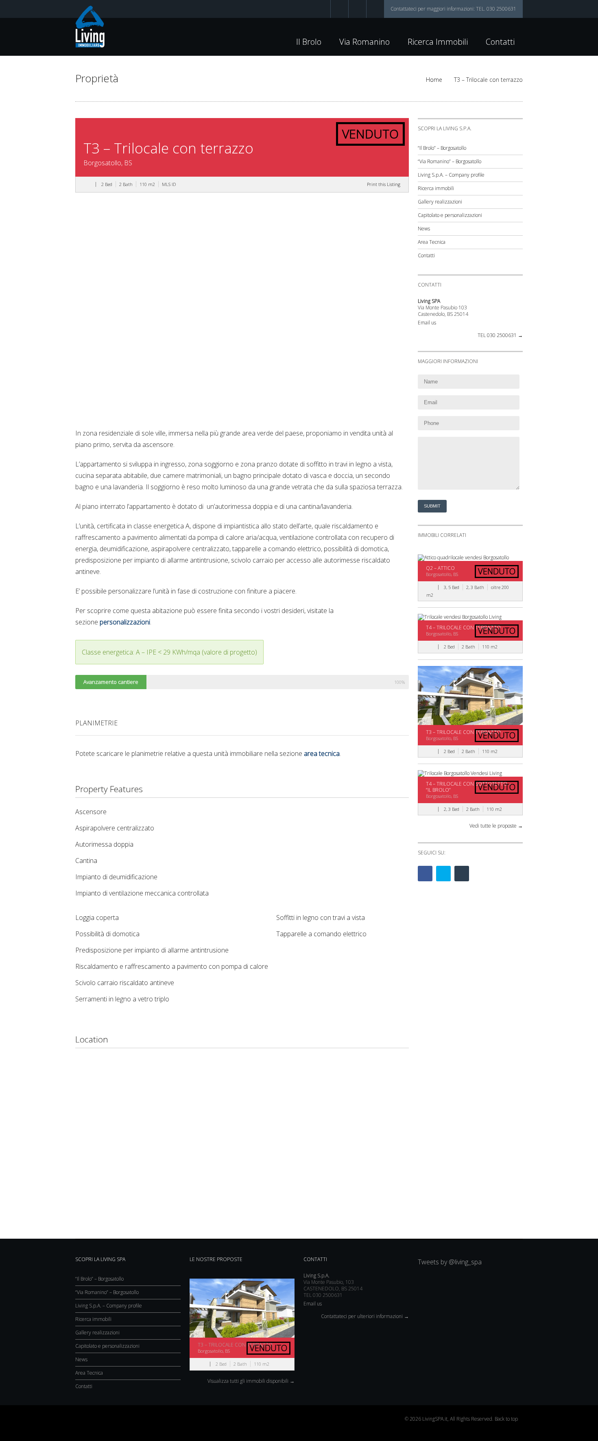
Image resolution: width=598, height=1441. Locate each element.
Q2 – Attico (440, 568)
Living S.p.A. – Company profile (451, 174)
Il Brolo (308, 41)
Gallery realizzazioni (440, 201)
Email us (427, 322)
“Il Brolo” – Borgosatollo (442, 148)
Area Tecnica (431, 242)
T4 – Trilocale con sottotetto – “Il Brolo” (468, 786)
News (424, 228)
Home (434, 79)
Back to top (506, 1418)
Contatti (500, 41)
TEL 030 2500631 (500, 335)
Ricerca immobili (438, 41)
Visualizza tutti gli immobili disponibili (251, 1380)
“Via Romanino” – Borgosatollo (449, 161)
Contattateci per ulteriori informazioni (365, 1316)
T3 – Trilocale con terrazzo (463, 732)
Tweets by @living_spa (450, 1261)
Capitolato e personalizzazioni (450, 215)
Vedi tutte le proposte (496, 825)
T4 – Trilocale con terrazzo (463, 627)
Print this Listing (383, 184)
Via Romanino (364, 41)
